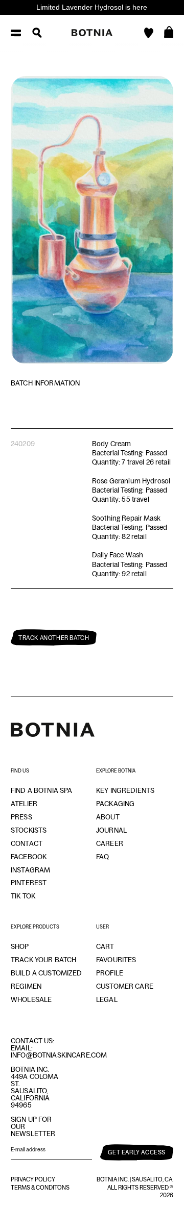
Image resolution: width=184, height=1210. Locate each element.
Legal (107, 999)
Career (109, 843)
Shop (20, 946)
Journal (111, 830)
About (108, 817)
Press (21, 817)
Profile (109, 973)
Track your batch (43, 960)
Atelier (24, 804)
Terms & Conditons (40, 1187)
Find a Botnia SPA (41, 790)
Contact (26, 843)
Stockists (29, 830)
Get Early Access (137, 1152)
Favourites (116, 960)
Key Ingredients (125, 790)
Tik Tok (23, 896)
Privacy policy (33, 1179)
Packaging (115, 804)
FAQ (102, 857)
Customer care (124, 986)
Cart (105, 946)
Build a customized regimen (46, 979)
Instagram (30, 870)
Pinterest (29, 883)
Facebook (29, 857)
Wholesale (31, 999)
